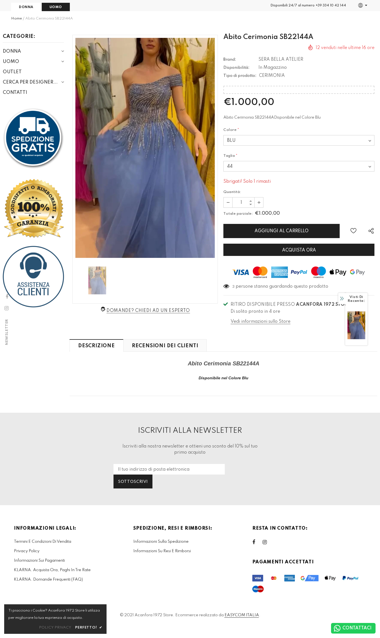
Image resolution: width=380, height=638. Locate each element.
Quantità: (232, 192)
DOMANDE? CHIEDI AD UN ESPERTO (148, 311)
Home (16, 18)
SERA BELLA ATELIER (280, 59)
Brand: (229, 60)
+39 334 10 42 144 (330, 5)
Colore (231, 130)
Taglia (230, 156)
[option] (145, 148)
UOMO (56, 7)
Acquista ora (299, 250)
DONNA (26, 7)
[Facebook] (257, 542)
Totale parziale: (238, 214)
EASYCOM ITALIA (241, 615)
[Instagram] (268, 542)
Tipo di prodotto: (239, 76)
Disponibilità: (236, 68)
